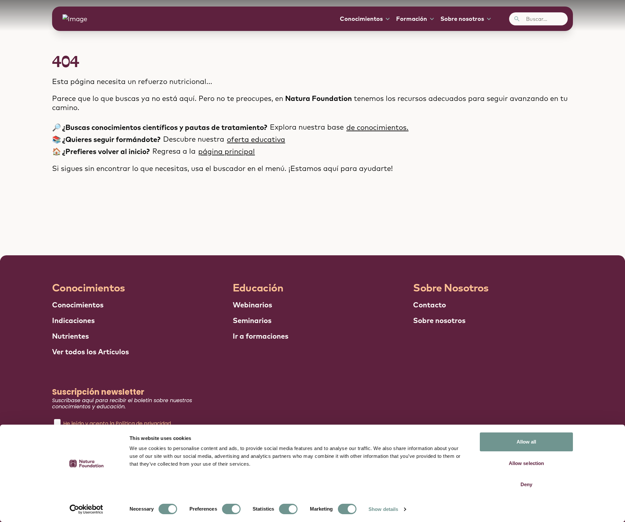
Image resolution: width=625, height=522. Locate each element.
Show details (383, 509)
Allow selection (526, 463)
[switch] (231, 509)
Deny (526, 484)
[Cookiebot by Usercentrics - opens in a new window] (86, 509)
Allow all (526, 441)
